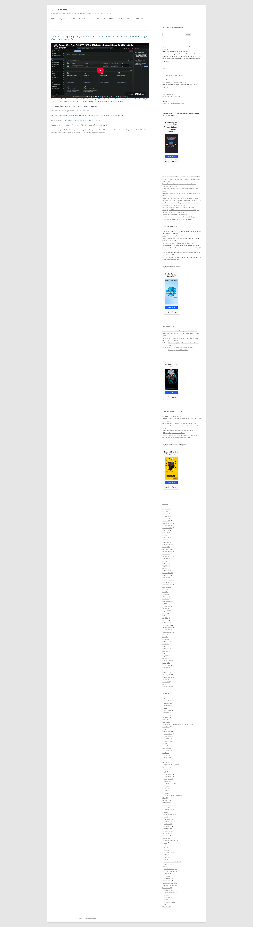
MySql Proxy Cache (168, 257)
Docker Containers (169, 892)
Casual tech (165, 727)
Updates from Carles (168, 883)
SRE (114, 130)
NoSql (164, 812)
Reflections (165, 836)
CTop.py (164, 252)
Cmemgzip (165, 231)
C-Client (164, 245)
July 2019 (165, 613)
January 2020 (166, 604)
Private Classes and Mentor (105, 19)
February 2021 (166, 573)
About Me (72, 19)
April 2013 (165, 684)
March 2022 (165, 542)
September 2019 (167, 608)
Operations (98, 130)
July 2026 (165, 511)
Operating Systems (168, 814)
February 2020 (166, 601)
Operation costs (167, 826)
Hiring (164, 798)
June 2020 (165, 592)
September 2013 (167, 679)
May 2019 (165, 618)
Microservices (168, 852)
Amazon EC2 (166, 715)
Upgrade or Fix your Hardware (173, 795)
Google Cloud (76, 130)
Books (164, 720)
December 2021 (167, 549)
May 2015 (165, 656)
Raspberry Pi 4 (168, 776)
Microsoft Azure (168, 741)
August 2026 (166, 509)
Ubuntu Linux (120, 130)
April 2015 (165, 658)
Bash (165, 843)
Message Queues (167, 805)
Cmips (164, 236)
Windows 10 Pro (168, 821)
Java (165, 847)
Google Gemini (168, 705)
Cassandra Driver (167, 238)
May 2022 (165, 537)
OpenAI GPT (167, 710)
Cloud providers (167, 731)
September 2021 (167, 556)
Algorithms (165, 712)
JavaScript (167, 850)
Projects (62, 19)
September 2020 (167, 585)
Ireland (166, 876)
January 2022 (166, 547)
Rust (165, 859)
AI (163, 698)
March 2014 (165, 672)
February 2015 (166, 660)
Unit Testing (167, 864)
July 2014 (165, 670)
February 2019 (166, 625)
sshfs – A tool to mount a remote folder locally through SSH (180, 198)
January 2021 (166, 575)
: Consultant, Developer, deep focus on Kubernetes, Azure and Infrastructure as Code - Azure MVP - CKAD (180, 426)
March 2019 (165, 622)
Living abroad (166, 802)
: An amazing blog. (172, 416)
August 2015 (166, 651)
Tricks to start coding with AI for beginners (174, 214)
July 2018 (165, 634)
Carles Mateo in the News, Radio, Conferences (176, 724)
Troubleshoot (166, 878)
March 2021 (165, 570)
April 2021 (165, 568)
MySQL (166, 755)
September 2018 (167, 632)
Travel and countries (168, 871)
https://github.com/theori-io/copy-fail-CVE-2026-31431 (82, 120)
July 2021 (165, 561)
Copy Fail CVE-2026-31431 (138, 130)
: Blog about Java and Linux (174, 433)
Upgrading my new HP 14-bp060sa (183, 347)
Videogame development (170, 885)
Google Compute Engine (87, 130)
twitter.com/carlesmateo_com (171, 96)
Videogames (166, 888)
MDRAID (167, 786)
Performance (166, 831)
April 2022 (165, 540)
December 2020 (167, 577)
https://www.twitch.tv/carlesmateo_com (174, 82)
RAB (91, 19)
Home (53, 19)
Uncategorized (166, 881)
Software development (169, 840)
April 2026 (165, 518)
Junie (165, 708)
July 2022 (165, 533)
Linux (69, 132)
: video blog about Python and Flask (179, 430)
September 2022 (167, 528)
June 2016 (165, 646)
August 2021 (166, 559)
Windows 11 (167, 824)
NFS (166, 791)
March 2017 (165, 644)
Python (105, 130)
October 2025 (166, 521)
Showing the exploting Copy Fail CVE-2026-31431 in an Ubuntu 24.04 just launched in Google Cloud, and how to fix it (99, 38)
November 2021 (167, 551)
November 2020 (167, 580)
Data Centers (166, 750)
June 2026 (165, 514)
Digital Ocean (168, 736)
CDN (165, 904)
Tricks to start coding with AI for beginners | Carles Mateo (179, 331)
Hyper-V (166, 895)
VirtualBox (167, 897)
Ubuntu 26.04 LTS (92, 132)
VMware (166, 900)
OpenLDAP (167, 757)
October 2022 (166, 525)
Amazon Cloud (168, 734)
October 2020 (166, 582)
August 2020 (166, 587)
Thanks (129, 19)
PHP (165, 855)
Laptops (166, 769)
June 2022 (165, 535)
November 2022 (167, 523)
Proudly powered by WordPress (88, 919)
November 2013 (167, 677)
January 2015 (166, 663)
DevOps (68, 130)
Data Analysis (166, 748)
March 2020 (165, 599)
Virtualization (166, 890)
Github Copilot (168, 703)
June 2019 (165, 615)
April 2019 (165, 620)
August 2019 (166, 611)
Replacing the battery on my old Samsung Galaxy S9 (178, 207)
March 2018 (165, 641)
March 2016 (165, 649)
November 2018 (167, 627)
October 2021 (166, 554)
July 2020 (165, 589)
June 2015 (165, 653)
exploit (65, 132)
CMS (163, 743)
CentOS (166, 817)
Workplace (165, 907)
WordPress (167, 746)
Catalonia (166, 874)
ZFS (166, 793)
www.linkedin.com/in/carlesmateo (172, 75)
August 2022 (166, 530)
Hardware (165, 767)
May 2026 (165, 516)
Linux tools (165, 800)
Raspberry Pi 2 (168, 774)
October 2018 (166, 630)
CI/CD (164, 729)
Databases (165, 753)
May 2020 (165, 594)
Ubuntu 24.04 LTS (81, 132)
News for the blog (167, 810)
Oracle (166, 760)
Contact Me (139, 19)
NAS (165, 772)
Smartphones (168, 779)
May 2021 (165, 566)
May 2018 (165, 639)
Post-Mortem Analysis (170, 869)
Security (110, 130)
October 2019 (166, 606)
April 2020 (165, 596)
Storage (166, 781)
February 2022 (166, 544)
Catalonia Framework (168, 243)
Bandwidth (165, 717)
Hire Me (120, 19)
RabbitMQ (167, 807)
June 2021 (165, 563)
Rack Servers (166, 833)
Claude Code (167, 701)
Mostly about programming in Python (173, 103)
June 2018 (165, 637)
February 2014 (166, 675)
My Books (82, 19)
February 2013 (166, 686)
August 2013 (166, 682)
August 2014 (166, 667)
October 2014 (166, 665)
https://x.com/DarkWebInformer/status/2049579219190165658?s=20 (101, 115)
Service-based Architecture (172, 862)
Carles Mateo (59, 9)
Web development (168, 902)
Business (165, 722)
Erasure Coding (169, 784)
